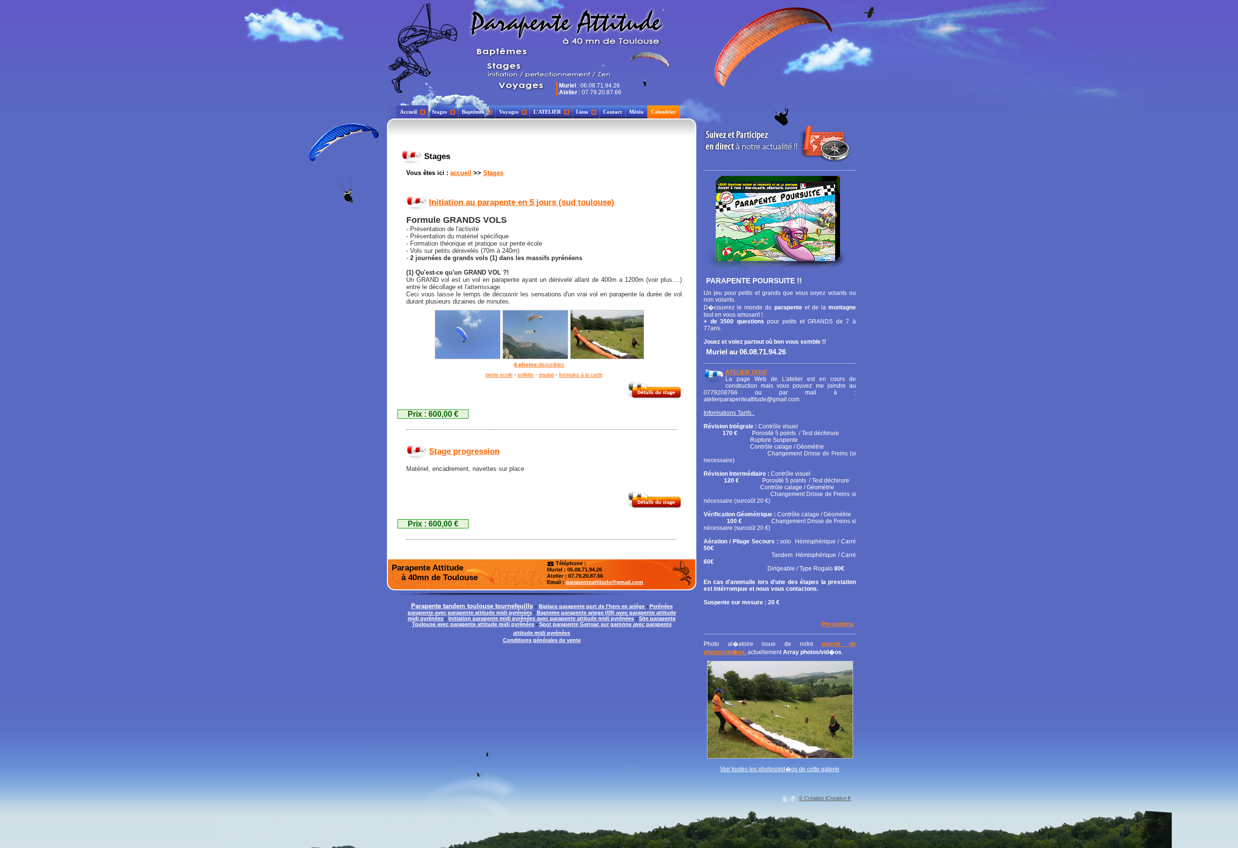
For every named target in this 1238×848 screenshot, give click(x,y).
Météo (636, 112)
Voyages (508, 112)
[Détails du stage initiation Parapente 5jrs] (654, 398)
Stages (439, 112)
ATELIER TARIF (746, 372)
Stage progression (464, 451)
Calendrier (663, 112)
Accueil (408, 112)
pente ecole (499, 375)
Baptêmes (473, 112)
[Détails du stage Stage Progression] (654, 508)
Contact (612, 112)
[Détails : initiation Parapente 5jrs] (416, 202)
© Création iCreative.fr (825, 798)
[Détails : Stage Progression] (416, 451)
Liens (582, 112)
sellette (525, 375)
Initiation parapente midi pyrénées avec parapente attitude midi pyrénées (541, 618)
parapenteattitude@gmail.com (604, 582)
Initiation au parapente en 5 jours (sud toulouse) (521, 202)
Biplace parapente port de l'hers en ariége (592, 606)
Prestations (838, 624)
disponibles (550, 364)
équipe (546, 375)
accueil (461, 172)
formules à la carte (581, 375)
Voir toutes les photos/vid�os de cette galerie (780, 769)
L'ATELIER (547, 112)
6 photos (525, 364)
